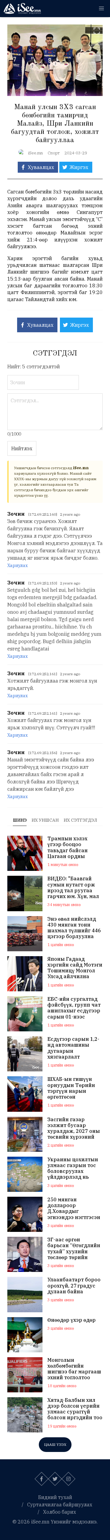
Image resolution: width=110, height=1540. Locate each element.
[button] (101, 8)
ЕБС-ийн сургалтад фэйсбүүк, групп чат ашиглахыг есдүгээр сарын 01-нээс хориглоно (74, 1008)
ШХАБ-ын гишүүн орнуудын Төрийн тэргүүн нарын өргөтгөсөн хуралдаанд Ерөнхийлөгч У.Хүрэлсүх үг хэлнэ (72, 1088)
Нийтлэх (21, 448)
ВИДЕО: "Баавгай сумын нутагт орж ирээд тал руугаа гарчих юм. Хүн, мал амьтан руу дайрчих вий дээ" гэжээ (73, 887)
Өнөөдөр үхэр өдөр (71, 1320)
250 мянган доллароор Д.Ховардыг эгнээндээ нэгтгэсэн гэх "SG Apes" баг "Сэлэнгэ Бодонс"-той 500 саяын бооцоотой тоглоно (73, 1208)
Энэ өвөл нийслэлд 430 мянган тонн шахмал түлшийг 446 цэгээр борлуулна (74, 928)
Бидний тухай (55, 1497)
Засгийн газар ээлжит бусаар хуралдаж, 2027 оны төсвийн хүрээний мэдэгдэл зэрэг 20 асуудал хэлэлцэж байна (73, 1128)
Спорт (54, 153)
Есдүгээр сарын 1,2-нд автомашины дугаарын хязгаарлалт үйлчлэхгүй (73, 1048)
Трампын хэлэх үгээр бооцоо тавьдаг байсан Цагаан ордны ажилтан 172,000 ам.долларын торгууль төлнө (69, 847)
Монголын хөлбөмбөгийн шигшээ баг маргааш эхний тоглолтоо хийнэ (74, 1369)
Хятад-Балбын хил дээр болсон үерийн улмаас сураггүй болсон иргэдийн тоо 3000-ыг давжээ (74, 1409)
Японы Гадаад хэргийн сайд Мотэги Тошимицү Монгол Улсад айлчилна (74, 968)
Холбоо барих (59, 1512)
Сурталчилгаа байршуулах (59, 1504)
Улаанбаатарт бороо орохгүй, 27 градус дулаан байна (74, 1285)
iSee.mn (35, 153)
